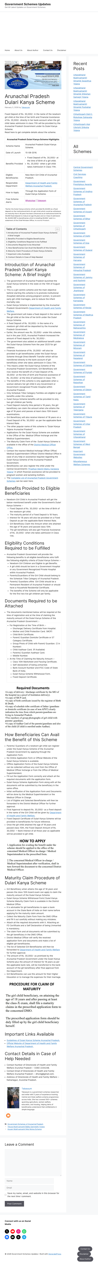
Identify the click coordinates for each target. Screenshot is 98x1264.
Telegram (41, 200)
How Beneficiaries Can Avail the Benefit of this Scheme (32, 248)
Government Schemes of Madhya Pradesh (83, 315)
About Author (32, 50)
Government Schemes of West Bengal (81, 444)
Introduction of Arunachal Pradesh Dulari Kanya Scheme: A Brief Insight (33, 234)
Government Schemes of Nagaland (79, 355)
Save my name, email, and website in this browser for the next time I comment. (33, 1195)
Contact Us (47, 50)
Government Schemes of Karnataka (79, 297)
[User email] (8, 1115)
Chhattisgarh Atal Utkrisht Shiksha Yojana (81, 127)
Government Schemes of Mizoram (79, 345)
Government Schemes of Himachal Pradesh (82, 267)
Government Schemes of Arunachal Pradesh (25, 1124)
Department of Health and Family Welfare (40, 950)
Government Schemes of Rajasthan (79, 379)
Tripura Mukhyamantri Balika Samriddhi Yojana (26, 1127)
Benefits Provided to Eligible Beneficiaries (26, 239)
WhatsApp (30, 200)
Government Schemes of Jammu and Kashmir (82, 277)
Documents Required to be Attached (24, 245)
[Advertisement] (49, 29)
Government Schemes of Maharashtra (79, 325)
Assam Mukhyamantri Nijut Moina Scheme (25, 1129)
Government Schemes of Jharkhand (79, 287)
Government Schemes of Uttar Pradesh (81, 424)
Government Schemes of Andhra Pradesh (82, 191)
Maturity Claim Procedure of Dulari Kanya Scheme (30, 251)
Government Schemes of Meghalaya (79, 335)
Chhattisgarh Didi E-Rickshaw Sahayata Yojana (83, 117)
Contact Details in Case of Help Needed (25, 257)
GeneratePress (54, 1254)
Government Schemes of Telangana (79, 407)
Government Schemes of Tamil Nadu (81, 397)
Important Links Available (19, 254)
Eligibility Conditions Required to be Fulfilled (27, 242)
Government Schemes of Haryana (79, 257)
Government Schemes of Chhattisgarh (79, 226)
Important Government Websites (79, 454)
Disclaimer (61, 50)
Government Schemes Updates (28, 4)
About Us (18, 50)
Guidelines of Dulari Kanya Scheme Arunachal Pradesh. (33, 1040)
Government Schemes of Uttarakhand (79, 434)
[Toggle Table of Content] (56, 229)
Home (7, 50)
